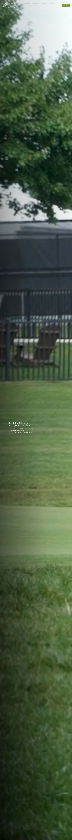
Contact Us (17, 8)
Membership (26, 3)
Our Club (11, 3)
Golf (17, 3)
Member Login (66, 5)
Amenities (35, 3)
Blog (9, 8)
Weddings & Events (48, 3)
